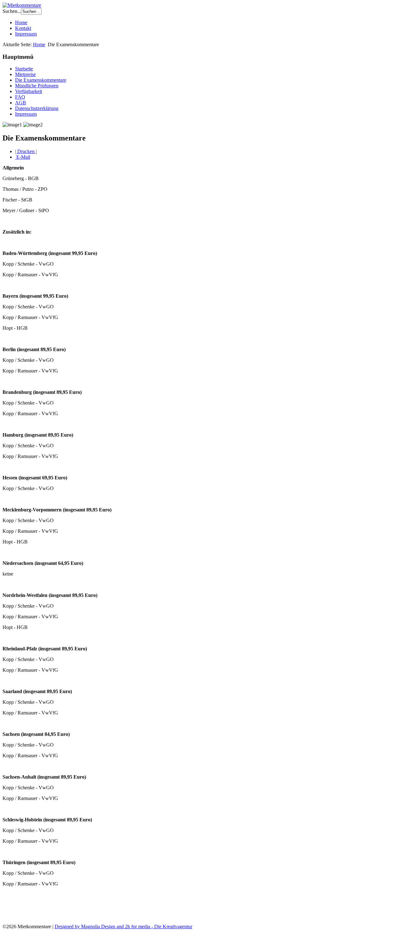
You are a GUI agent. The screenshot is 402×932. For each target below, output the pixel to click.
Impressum (26, 33)
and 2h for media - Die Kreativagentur (153, 926)
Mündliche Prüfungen (36, 85)
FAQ (20, 97)
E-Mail (22, 157)
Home (21, 22)
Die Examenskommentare (40, 80)
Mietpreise (25, 74)
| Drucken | (26, 151)
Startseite (24, 68)
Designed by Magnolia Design (85, 926)
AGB (20, 102)
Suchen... (12, 11)
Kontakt (23, 28)
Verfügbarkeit (28, 91)
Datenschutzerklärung (36, 108)
